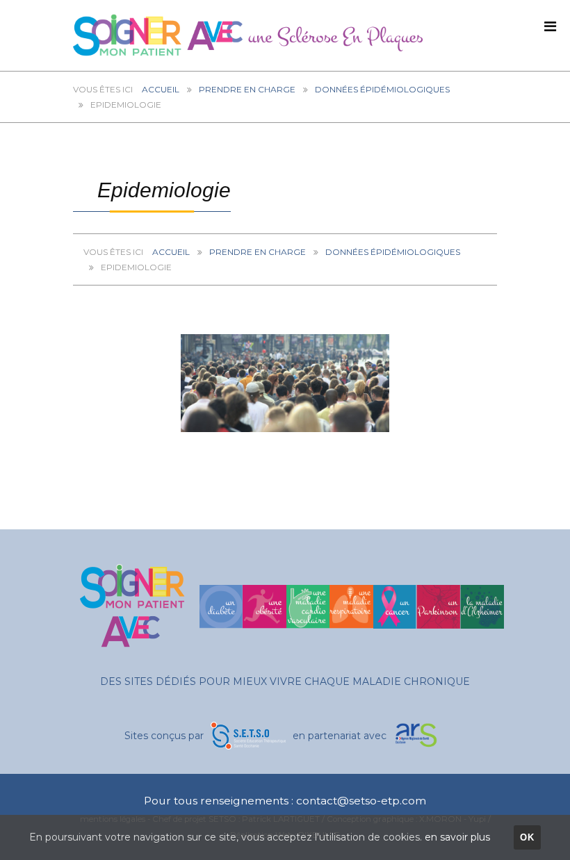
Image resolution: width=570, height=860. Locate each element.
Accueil (160, 89)
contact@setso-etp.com (361, 800)
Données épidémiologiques (382, 89)
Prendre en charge (247, 89)
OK (527, 837)
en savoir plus (457, 837)
